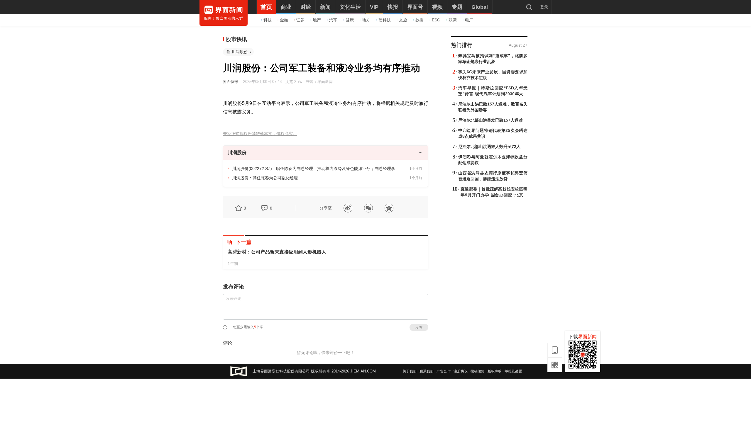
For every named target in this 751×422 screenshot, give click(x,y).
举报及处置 (513, 371)
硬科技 (384, 20)
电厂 (469, 20)
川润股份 (239, 52)
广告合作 (444, 371)
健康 (350, 20)
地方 (366, 20)
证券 (300, 20)
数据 (419, 20)
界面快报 (230, 81)
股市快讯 (236, 39)
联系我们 (427, 371)
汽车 (333, 20)
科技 (267, 20)
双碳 (453, 20)
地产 (317, 20)
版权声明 (495, 371)
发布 (418, 328)
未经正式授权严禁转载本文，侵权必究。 (260, 134)
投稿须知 (478, 371)
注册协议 (461, 371)
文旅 (403, 20)
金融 (284, 20)
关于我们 (409, 371)
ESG (436, 20)
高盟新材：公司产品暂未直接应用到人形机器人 (277, 251)
